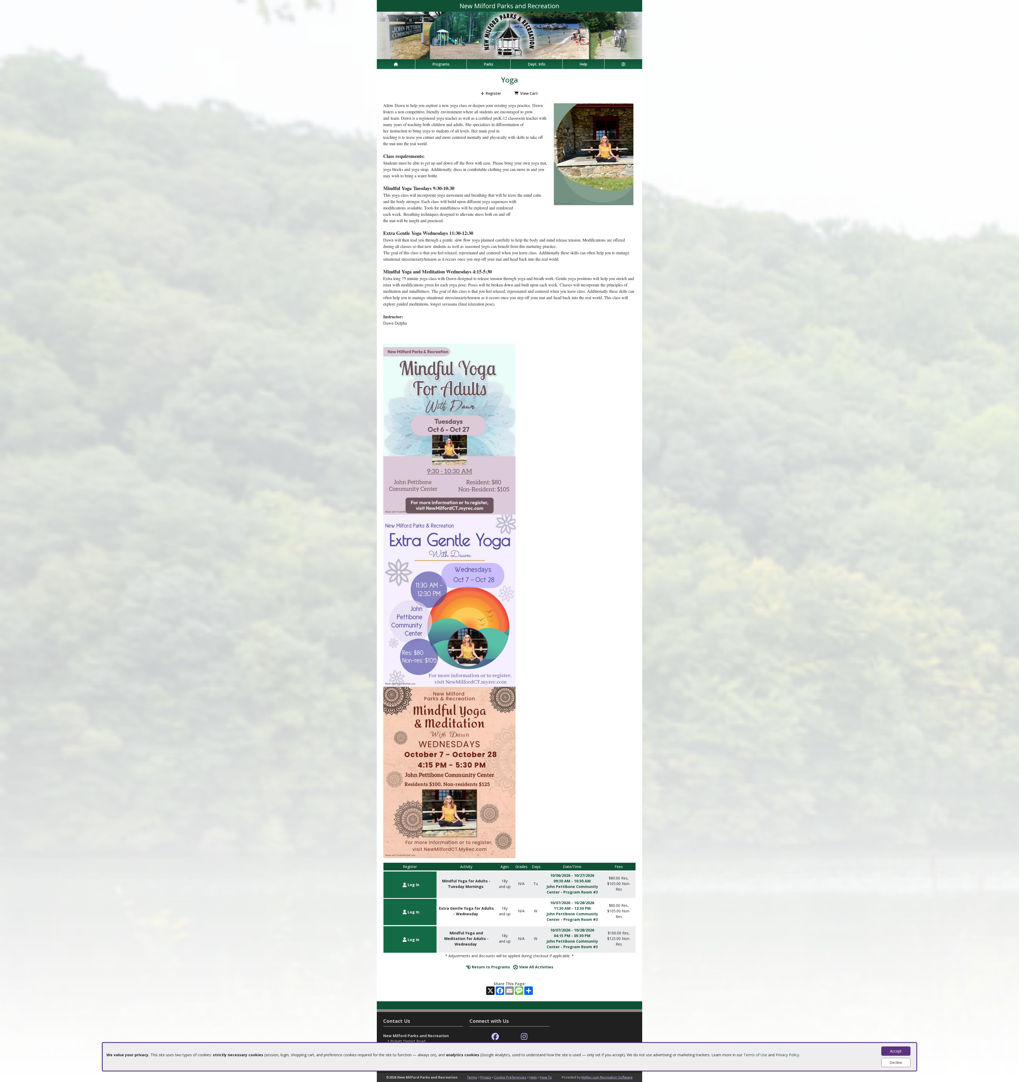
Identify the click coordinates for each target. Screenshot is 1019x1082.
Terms (472, 1077)
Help (583, 64)
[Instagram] (524, 1037)
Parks (488, 64)
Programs (441, 64)
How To (546, 1077)
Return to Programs (490, 966)
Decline (896, 1062)
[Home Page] (396, 64)
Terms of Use (755, 1054)
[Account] (623, 64)
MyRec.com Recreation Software (607, 1077)
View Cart (529, 93)
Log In (413, 884)
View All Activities (535, 966)
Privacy (485, 1077)
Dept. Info (536, 64)
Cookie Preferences (510, 1077)
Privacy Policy (787, 1054)
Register (493, 93)
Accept (896, 1051)
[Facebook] (495, 1037)
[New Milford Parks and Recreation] (509, 34)
